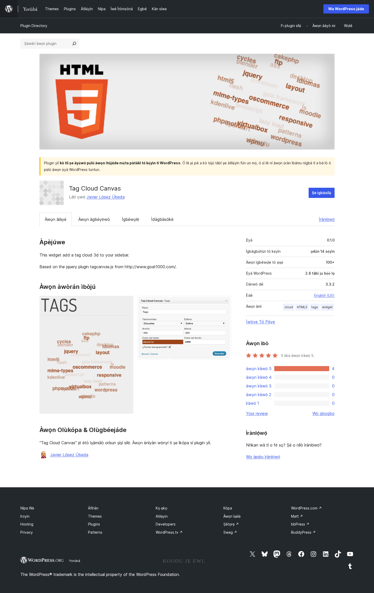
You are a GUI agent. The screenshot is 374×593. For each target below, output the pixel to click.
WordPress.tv (169, 532)
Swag (230, 532)
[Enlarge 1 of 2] (126, 302)
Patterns (95, 532)
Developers (166, 524)
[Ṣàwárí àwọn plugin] (74, 43)
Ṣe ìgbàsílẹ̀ (321, 193)
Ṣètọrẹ (231, 524)
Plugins (94, 524)
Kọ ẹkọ (161, 508)
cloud (288, 307)
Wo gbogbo (323, 413)
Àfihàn (93, 508)
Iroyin (25, 516)
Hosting (26, 524)
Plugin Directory (33, 25)
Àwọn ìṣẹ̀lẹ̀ (232, 516)
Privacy (26, 532)
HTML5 (302, 307)
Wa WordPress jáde (346, 9)
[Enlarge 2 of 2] (224, 302)
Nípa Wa (27, 508)
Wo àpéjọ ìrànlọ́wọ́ (263, 456)
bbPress (300, 524)
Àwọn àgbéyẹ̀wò (94, 219)
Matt (297, 516)
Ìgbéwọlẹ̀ (130, 219)
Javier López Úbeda (106, 196)
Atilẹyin (162, 516)
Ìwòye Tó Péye (260, 321)
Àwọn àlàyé (55, 219)
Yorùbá (74, 561)
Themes (95, 516)
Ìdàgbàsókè (162, 219)
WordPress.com (306, 508)
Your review (257, 413)
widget (327, 307)
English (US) (324, 295)
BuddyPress (303, 532)
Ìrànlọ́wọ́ (327, 219)
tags (314, 307)
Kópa (227, 508)
